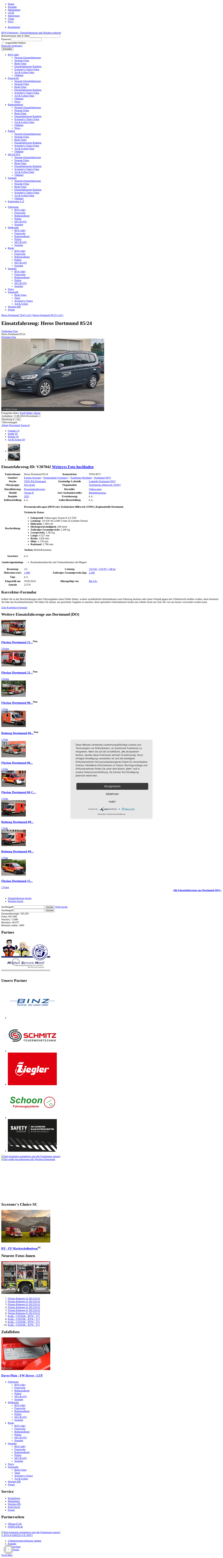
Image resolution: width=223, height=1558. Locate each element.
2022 (26, 496)
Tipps (17, 298)
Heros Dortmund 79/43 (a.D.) (16, 315)
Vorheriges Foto (9, 331)
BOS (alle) (13, 54)
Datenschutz (14, 1546)
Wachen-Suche (15, 901)
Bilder (29, 413)
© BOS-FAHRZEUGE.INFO (17, 1535)
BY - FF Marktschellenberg (19, 1248)
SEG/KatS (29, 485)
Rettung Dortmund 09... (17, 822)
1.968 (27, 572)
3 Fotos (5, 648)
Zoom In (25, 425)
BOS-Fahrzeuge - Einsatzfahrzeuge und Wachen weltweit (31, 32)
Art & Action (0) (16, 439)
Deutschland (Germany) (55, 477)
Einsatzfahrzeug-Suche (20, 898)
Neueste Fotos (21, 60)
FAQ (11, 21)
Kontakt (12, 7)
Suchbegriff (7, 907)
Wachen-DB (14, 306)
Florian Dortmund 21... (17, 642)
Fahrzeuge (13, 207)
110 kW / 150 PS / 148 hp (102, 569)
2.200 (92, 572)
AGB (11, 12)
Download (14, 425)
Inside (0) (13, 433)
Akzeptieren (112, 786)
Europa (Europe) (32, 477)
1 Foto (4, 709)
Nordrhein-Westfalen (81, 477)
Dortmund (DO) (102, 477)
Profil (23, 413)
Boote (11, 248)
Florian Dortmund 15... (17, 881)
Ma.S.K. (93, 581)
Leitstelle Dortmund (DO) (102, 481)
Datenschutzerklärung (116, 814)
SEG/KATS (14, 154)
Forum (11, 309)
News (17, 101)
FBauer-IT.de (15, 1523)
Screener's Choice (23, 301)
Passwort (6, 39)
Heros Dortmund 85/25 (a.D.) (48, 315)
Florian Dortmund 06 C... (18, 792)
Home (11, 4)
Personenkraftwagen (34, 489)
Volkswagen (95, 489)
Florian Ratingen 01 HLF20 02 (24, 1298)
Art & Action (21, 303)
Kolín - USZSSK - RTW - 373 (24, 1316)
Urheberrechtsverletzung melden (24, 1540)
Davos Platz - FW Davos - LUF (22, 1375)
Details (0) (13, 436)
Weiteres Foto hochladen (73, 467)
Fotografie (13, 292)
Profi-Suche (61, 907)
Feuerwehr (13, 78)
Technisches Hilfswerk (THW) (105, 485)
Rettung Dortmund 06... (17, 733)
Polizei (11, 131)
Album (36, 413)
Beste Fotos (20, 63)
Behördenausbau (97, 492)
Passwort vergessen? (12, 45)
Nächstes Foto (8, 337)
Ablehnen (112, 794)
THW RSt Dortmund (35, 481)
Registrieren (14, 27)
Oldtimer (19, 75)
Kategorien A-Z (16, 201)
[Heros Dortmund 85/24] (14, 451)
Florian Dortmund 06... (17, 762)
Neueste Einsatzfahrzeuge (27, 57)
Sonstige (12, 178)
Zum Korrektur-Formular (14, 607)
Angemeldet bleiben (15, 42)
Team (11, 18)
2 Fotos (5, 887)
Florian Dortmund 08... (17, 703)
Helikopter (13, 227)
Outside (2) (13, 430)
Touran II (29, 492)
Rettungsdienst (15, 104)
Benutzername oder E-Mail (15, 35)
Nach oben (7, 1555)
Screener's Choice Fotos (26, 69)
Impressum (14, 15)
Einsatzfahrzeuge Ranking (27, 66)
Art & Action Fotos (24, 72)
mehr (112, 801)
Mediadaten (14, 9)
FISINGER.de (15, 1526)
